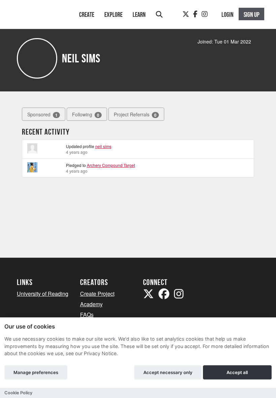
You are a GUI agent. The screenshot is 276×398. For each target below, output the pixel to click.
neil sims (103, 146)
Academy (91, 304)
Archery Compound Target (111, 165)
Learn (139, 14)
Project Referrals (135, 114)
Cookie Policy (18, 392)
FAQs (87, 314)
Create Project (97, 293)
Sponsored (42, 114)
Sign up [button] (252, 14)
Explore (113, 14)
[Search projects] (159, 14)
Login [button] (227, 14)
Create (86, 14)
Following (85, 114)
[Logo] (39, 18)
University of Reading (42, 293)
